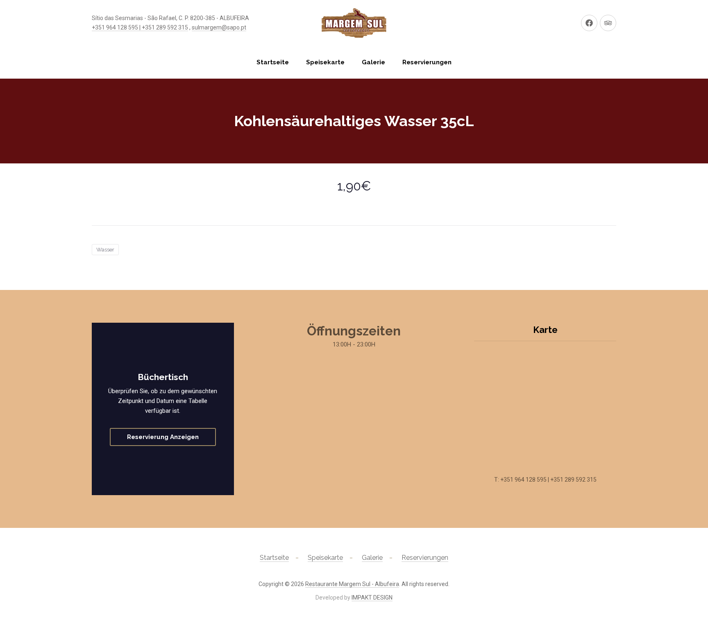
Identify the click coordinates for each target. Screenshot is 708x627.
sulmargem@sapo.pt (219, 27)
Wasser (105, 250)
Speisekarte (325, 62)
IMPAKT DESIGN (372, 597)
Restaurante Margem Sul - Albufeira (352, 584)
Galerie (373, 62)
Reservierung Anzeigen (163, 437)
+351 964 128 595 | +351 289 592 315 (140, 27)
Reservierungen (427, 62)
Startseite (272, 62)
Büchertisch (163, 377)
